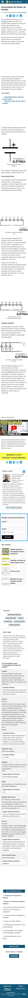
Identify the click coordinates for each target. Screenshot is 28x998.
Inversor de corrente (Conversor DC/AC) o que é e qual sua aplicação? (14, 909)
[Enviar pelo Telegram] (14, 16)
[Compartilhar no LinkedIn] (21, 16)
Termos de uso (20, 988)
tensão (9, 372)
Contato (20, 986)
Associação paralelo (14, 614)
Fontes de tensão (19, 621)
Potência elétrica (14, 625)
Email (4, 529)
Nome (4, 522)
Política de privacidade (7, 989)
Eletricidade (8, 621)
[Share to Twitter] (17, 16)
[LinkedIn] (24, 472)
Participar (8, 537)
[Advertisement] (14, 60)
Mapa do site (7, 986)
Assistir (14, 956)
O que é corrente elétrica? (13, 921)
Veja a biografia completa (14, 507)
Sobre (24, 994)
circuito (3, 21)
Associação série (11, 618)
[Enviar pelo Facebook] (10, 16)
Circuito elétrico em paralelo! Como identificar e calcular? (12, 932)
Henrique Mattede (22, 12)
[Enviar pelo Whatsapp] (7, 16)
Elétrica (20, 618)
